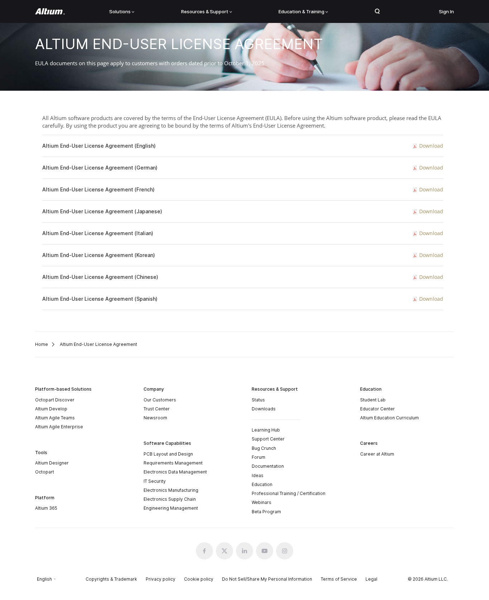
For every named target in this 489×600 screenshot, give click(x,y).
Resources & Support (204, 11)
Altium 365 (46, 508)
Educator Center (377, 408)
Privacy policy (160, 579)
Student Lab (373, 400)
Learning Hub (266, 430)
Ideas (257, 475)
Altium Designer (52, 463)
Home (41, 344)
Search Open (377, 11)
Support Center (268, 439)
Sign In (446, 11)
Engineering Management (171, 508)
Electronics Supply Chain (170, 499)
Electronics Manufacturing (171, 490)
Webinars (261, 502)
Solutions (120, 11)
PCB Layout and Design (168, 454)
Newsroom (155, 417)
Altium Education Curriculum (389, 417)
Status (258, 400)
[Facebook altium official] (204, 550)
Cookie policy (198, 579)
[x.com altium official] (224, 550)
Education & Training (301, 11)
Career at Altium (377, 454)
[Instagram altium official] (284, 550)
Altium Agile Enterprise (59, 426)
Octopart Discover (54, 400)
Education (262, 484)
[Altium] (50, 11)
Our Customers (160, 400)
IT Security (155, 481)
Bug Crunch (264, 448)
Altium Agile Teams (55, 417)
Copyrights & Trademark (111, 579)
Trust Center (157, 408)
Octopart (44, 472)
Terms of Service (339, 579)
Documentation (268, 466)
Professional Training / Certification (288, 493)
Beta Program (266, 511)
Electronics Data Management (175, 472)
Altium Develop (51, 408)
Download (431, 145)
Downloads (264, 408)
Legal (371, 579)
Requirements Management (173, 463)
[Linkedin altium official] (244, 550)
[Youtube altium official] (264, 550)
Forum (258, 457)
